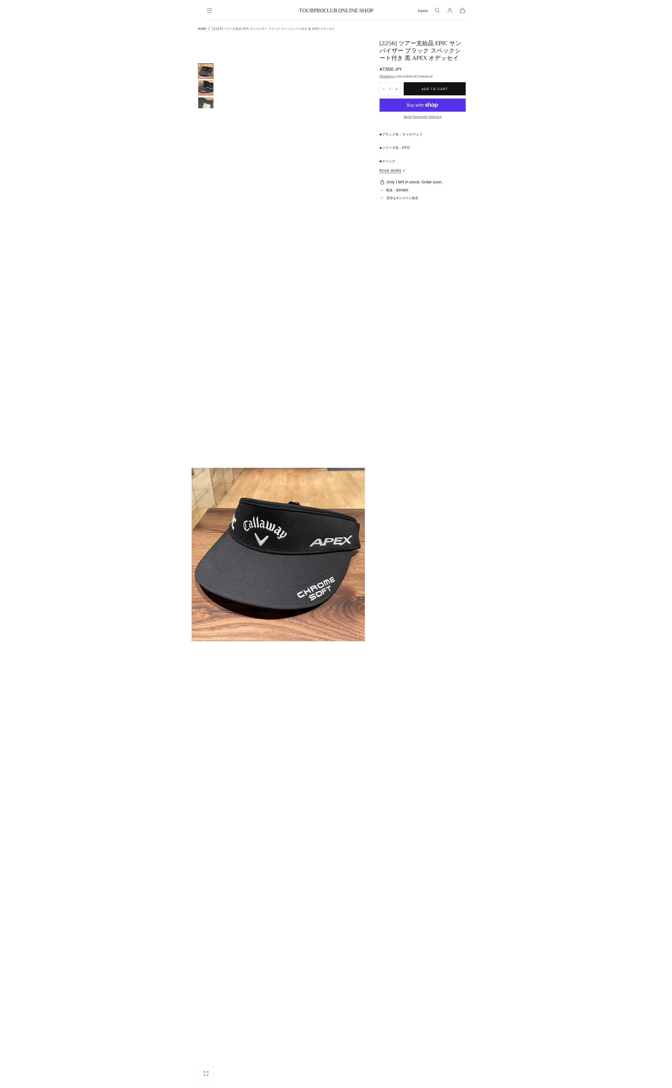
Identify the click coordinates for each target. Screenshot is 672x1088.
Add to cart (435, 89)
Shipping (387, 76)
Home (202, 29)
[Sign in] (450, 10)
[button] (209, 10)
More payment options (423, 117)
